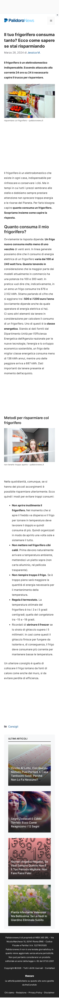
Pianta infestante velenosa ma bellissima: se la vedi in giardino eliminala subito (29, 916)
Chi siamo (9, 992)
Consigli (13, 726)
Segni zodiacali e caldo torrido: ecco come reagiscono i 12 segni (26, 822)
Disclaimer (49, 992)
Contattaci (50, 968)
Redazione (21, 992)
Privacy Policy (35, 992)
